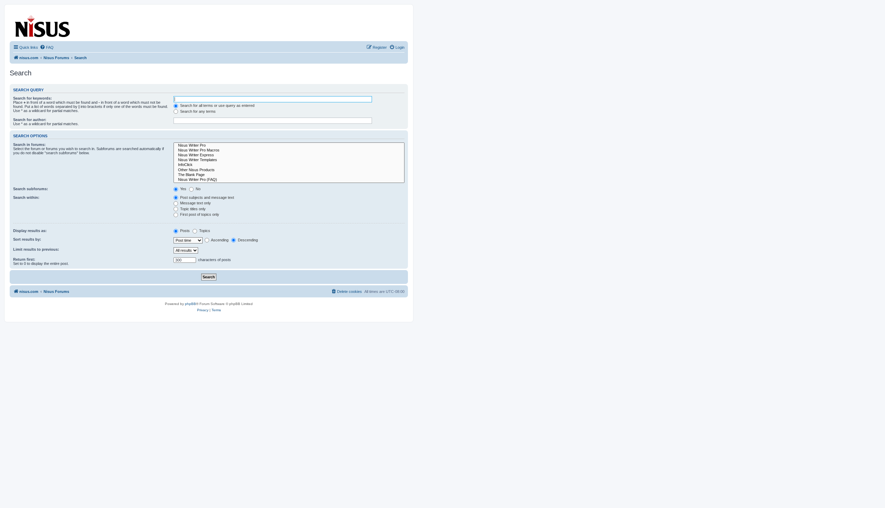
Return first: (24, 259)
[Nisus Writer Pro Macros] (289, 150)
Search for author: (29, 120)
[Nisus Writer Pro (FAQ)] (289, 179)
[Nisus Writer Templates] (289, 160)
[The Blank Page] (289, 175)
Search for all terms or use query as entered (216, 105)
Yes (182, 189)
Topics (204, 231)
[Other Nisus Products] (289, 170)
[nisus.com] (42, 24)
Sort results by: (27, 239)
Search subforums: (30, 189)
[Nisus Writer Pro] (289, 145)
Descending (247, 240)
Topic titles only (192, 209)
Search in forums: (29, 144)
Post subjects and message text (206, 197)
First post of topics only (199, 214)
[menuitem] (47, 47)
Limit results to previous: (36, 249)
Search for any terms (197, 111)
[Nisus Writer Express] (289, 155)
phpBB (190, 304)
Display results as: (30, 231)
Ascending (219, 240)
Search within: (26, 197)
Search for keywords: (32, 98)
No (198, 189)
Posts (184, 231)
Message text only (195, 203)
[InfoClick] (289, 165)
